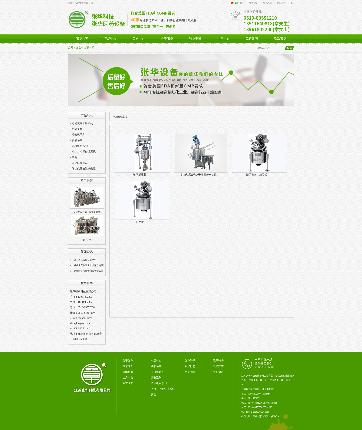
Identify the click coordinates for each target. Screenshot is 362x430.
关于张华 (167, 38)
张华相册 (128, 372)
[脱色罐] (142, 219)
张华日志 (190, 366)
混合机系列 (78, 134)
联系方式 (218, 366)
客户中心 (139, 38)
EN (291, 3)
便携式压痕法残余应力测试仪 (86, 168)
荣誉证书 (128, 383)
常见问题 (190, 372)
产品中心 (110, 38)
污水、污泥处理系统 (84, 151)
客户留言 (218, 372)
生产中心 (223, 38)
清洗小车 (86, 240)
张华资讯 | (254, 3)
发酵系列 (77, 140)
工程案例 (252, 38)
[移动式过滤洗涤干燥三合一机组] (201, 171)
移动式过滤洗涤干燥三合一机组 (198, 174)
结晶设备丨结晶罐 (256, 174)
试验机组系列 (80, 146)
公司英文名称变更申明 (81, 47)
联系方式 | (268, 3)
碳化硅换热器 (80, 163)
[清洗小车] (87, 236)
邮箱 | (243, 3)
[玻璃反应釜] (142, 171)
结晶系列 (77, 129)
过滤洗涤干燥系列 (82, 123)
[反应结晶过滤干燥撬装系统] (87, 208)
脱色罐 (140, 221)
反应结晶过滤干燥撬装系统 (86, 212)
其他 (74, 157)
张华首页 (82, 38)
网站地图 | (282, 3)
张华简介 (128, 366)
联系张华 (280, 38)
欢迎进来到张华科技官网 (80, 3)
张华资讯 (195, 38)
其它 (153, 394)
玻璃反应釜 (139, 174)
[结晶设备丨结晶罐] (259, 171)
